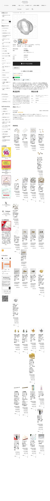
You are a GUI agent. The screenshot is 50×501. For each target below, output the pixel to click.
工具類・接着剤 (36, 5)
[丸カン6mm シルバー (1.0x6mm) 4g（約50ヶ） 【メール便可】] (25, 180)
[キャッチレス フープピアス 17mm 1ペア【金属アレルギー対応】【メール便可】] (17, 130)
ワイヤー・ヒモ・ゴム (6, 64)
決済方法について (5, 117)
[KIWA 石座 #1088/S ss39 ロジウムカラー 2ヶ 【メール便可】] (41, 331)
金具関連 (14, 5)
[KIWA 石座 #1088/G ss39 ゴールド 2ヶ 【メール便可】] (33, 331)
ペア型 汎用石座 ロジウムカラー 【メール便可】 (16, 278)
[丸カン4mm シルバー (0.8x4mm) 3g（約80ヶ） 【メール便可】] (33, 180)
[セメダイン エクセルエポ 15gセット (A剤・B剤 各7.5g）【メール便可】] (33, 387)
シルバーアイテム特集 (6, 43)
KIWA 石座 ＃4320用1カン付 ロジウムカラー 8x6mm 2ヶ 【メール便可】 (25, 338)
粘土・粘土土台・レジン (6, 67)
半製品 (3, 70)
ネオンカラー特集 (5, 53)
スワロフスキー (5, 28)
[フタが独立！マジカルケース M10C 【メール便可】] (33, 437)
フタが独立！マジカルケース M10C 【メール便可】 (32, 444)
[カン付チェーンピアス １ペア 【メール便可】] (25, 130)
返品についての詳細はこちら (18, 73)
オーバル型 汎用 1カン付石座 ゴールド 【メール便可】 (25, 278)
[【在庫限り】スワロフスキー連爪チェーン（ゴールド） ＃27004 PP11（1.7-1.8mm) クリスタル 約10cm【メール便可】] (25, 387)
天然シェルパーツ (5, 46)
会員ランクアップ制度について (6, 123)
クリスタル (6, 5)
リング (24, 12)
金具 (21, 12)
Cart (27, 9)
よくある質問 (5, 131)
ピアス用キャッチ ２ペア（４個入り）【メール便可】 (16, 186)
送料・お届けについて (6, 114)
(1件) (21, 75)
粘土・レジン (21, 5)
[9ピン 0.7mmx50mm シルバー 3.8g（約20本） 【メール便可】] (17, 232)
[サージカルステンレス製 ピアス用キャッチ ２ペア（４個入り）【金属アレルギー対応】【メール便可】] (40, 153)
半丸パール (4, 48)
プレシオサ (4, 30)
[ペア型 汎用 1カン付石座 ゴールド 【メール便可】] (33, 232)
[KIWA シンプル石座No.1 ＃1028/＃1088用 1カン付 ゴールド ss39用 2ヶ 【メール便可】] (41, 271)
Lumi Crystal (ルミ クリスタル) (6, 36)
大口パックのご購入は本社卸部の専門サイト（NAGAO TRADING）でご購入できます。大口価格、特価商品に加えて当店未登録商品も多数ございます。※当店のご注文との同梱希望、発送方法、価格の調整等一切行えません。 (6, 238)
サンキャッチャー (5, 85)
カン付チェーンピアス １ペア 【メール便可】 (24, 137)
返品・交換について (6, 119)
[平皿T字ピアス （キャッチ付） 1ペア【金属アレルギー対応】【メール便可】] (41, 130)
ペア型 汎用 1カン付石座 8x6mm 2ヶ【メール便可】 (25, 238)
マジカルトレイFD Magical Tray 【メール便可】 (24, 444)
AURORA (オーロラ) (6, 33)
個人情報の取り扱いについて (6, 141)
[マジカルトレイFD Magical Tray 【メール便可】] (25, 437)
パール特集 (4, 50)
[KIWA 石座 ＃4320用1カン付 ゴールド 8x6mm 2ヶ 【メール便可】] (17, 331)
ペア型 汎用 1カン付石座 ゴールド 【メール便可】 (33, 238)
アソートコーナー (5, 72)
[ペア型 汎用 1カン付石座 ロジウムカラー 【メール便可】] (41, 232)
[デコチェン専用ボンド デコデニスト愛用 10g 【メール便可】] (40, 412)
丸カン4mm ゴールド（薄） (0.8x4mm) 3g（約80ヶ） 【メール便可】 (41, 187)
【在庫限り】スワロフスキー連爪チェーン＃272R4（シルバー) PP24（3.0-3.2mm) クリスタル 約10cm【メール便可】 (17, 398)
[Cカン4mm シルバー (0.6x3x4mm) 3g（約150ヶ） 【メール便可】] (15, 206)
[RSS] (3, 250)
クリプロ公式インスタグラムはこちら (6, 214)
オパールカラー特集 (6, 55)
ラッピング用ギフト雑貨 (6, 89)
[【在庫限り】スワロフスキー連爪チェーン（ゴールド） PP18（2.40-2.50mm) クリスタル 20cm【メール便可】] (32, 356)
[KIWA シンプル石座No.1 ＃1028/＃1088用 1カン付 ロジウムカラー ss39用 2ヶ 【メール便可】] (15, 300)
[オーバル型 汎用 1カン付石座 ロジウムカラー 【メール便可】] (33, 271)
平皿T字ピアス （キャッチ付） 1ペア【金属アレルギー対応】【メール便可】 (41, 138)
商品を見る (18, 149)
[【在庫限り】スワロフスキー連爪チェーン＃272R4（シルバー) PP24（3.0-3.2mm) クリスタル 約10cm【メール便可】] (17, 387)
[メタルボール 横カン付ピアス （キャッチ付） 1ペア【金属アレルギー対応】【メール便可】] (33, 130)
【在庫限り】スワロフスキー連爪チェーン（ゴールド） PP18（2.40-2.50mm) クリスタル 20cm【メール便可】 (32, 366)
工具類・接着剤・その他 (6, 83)
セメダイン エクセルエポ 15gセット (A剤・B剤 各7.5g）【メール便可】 (33, 395)
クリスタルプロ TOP (16, 12)
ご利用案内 (4, 108)
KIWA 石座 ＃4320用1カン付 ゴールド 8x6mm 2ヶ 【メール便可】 (17, 338)
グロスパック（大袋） (5, 40)
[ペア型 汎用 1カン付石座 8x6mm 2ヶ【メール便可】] (25, 232)
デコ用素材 (4, 79)
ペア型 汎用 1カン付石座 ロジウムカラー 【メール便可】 (41, 238)
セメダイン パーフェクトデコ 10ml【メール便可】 (41, 394)
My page (19, 9)
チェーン (4, 60)
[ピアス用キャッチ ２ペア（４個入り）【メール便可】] (17, 180)
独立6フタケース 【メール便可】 (41, 442)
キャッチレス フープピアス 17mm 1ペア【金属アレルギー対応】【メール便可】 (16, 138)
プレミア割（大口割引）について (6, 126)
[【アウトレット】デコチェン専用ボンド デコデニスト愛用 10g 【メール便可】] (17, 437)
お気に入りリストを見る (6, 16)
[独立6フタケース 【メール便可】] (41, 437)
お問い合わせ (5, 134)
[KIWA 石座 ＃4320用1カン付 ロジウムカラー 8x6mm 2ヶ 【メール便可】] (25, 331)
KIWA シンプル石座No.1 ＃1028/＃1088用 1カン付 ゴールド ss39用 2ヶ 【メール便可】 (41, 280)
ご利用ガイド (43, 5)
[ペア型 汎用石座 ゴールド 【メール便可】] (24, 252)
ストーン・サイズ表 (6, 129)
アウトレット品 (5, 77)
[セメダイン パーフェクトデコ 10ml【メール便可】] (41, 387)
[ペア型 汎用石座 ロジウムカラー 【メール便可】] (17, 271)
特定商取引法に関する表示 (6, 137)
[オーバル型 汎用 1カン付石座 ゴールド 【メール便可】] (25, 271)
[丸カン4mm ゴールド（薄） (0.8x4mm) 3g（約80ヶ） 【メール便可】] (41, 180)
